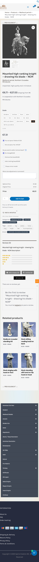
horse (29, 226)
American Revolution (9, 441)
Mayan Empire (7, 486)
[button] (33, 27)
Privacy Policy (5, 541)
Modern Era (6, 423)
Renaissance (6, 446)
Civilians (5, 495)
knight (12, 228)
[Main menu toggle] (28, 7)
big (16, 226)
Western (5, 410)
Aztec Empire (7, 481)
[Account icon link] (38, 7)
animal (10, 226)
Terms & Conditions (7, 544)
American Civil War (8, 405)
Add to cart (20, 199)
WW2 (4, 428)
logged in (18, 305)
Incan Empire (7, 490)
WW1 (4, 455)
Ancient (5, 419)
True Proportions (27, 228)
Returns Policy (5, 538)
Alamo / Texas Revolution (10, 437)
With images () (13, 272)
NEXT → (15, 23)
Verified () (28, 272)
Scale (4, 110)
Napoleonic (6, 432)
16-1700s (5, 450)
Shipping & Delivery (7, 535)
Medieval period (8, 80)
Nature (5, 459)
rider (18, 228)
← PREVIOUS (7, 23)
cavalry (22, 226)
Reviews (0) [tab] (6, 243)
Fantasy (5, 468)
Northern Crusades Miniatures (15, 81)
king (5, 228)
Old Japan (6, 477)
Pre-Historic (6, 463)
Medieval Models (8, 414)
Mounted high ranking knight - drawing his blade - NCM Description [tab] (18, 248)
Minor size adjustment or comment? (13, 171)
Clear (4, 128)
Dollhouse (6, 472)
